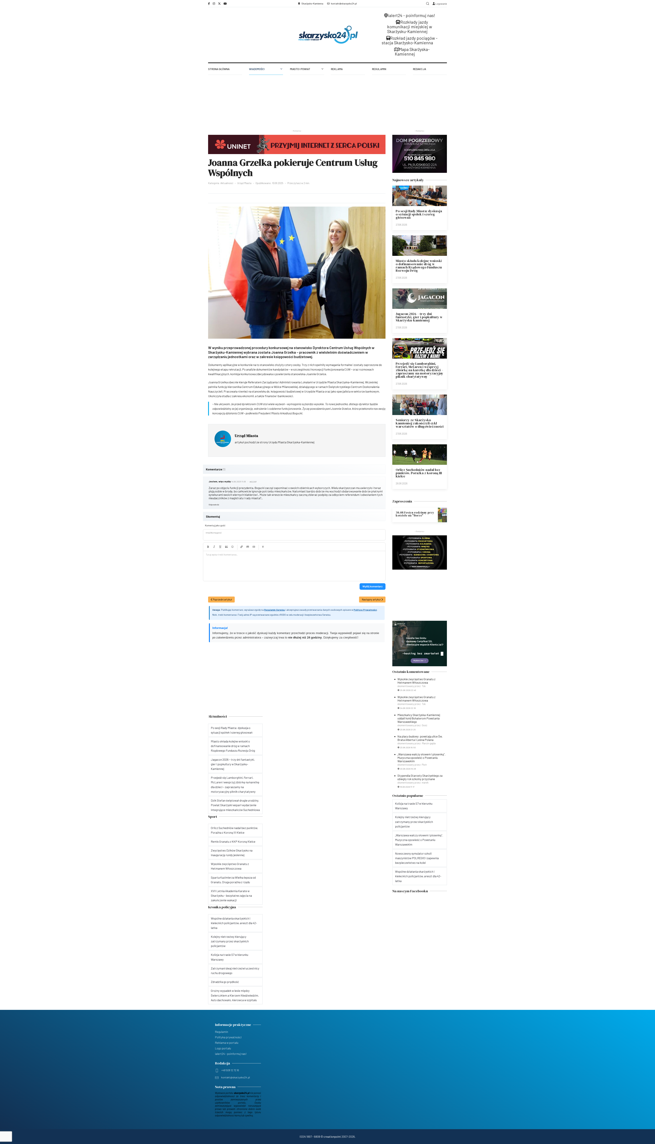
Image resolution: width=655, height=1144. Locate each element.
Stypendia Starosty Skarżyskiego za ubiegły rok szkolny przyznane (419, 777)
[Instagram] (214, 3)
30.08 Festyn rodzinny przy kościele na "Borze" (415, 513)
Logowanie (441, 3)
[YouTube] (225, 3)
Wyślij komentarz (372, 586)
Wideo (254, 547)
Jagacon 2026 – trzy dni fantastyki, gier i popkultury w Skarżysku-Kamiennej (419, 317)
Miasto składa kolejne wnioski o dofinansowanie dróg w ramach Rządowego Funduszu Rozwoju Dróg (419, 266)
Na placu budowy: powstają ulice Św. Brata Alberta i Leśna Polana (419, 738)
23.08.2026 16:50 (408, 747)
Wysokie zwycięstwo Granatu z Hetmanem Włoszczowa (416, 680)
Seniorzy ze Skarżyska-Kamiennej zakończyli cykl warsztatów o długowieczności (419, 423)
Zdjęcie (248, 547)
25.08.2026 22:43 (408, 690)
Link (241, 547)
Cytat (226, 547)
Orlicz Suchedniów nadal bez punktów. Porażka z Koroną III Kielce (419, 473)
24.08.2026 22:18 (408, 708)
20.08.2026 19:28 (408, 768)
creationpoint (332, 1136)
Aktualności (226, 183)
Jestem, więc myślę (220, 481)
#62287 (253, 481)
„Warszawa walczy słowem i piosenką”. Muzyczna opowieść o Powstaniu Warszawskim (421, 757)
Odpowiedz (214, 504)
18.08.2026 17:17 (407, 787)
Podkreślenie (220, 547)
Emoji (232, 547)
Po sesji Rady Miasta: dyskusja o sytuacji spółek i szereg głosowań (419, 214)
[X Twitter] (219, 3)
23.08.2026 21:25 (408, 729)
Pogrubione (208, 547)
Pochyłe (214, 547)
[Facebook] (209, 3)
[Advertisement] (327, 100)
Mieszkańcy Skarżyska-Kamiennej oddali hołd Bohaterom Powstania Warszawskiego (418, 718)
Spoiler (263, 547)
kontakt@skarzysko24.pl (344, 3)
